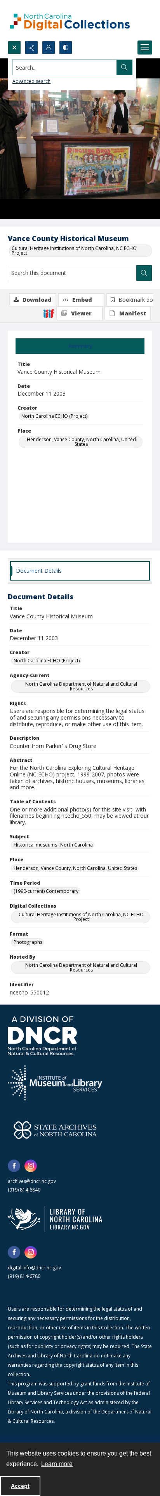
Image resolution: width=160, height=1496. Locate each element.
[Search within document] (144, 273)
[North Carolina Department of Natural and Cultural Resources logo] (42, 1035)
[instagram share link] (30, 1166)
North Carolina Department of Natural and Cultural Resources (81, 686)
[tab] (80, 346)
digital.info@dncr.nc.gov (34, 1267)
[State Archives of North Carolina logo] (55, 1130)
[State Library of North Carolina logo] (55, 1219)
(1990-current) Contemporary (46, 891)
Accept (20, 1486)
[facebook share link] (14, 1166)
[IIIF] (48, 313)
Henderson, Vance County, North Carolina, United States (81, 441)
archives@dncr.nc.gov (32, 1181)
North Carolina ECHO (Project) (54, 416)
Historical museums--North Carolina (53, 844)
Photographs (28, 942)
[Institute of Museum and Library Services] (55, 1082)
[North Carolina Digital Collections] (70, 20)
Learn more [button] (57, 1464)
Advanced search (31, 81)
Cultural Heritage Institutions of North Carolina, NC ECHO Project (74, 250)
